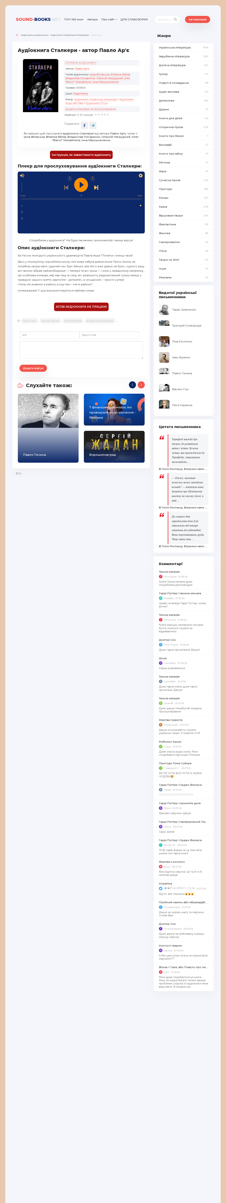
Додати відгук (33, 368)
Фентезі (183, 233)
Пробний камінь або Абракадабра (183, 902)
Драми (183, 109)
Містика (183, 162)
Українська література (183, 47)
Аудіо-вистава (183, 91)
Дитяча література (183, 65)
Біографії (183, 144)
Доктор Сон (167, 639)
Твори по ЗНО (183, 259)
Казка (183, 206)
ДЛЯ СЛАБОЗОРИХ (134, 19)
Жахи (183, 171)
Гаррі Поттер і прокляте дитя (180, 803)
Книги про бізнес (183, 136)
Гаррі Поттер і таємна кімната (180, 593)
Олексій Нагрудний (109, 78)
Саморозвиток (183, 242)
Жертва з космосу (172, 861)
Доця (163, 658)
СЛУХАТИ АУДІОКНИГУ (81, 62)
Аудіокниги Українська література (70, 35)
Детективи (183, 100)
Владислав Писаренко (80, 78)
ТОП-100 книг (74, 19)
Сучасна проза (183, 180)
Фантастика (183, 224)
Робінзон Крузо (170, 741)
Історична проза (183, 127)
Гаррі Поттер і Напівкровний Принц (183, 821)
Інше (183, 268)
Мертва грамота (170, 720)
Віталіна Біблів (120, 74)
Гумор (183, 74)
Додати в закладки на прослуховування (90, 109)
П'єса (183, 251)
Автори (92, 19)
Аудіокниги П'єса (97, 103)
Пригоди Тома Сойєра (175, 763)
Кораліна (165, 883)
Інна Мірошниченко (105, 81)
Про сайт (107, 19)
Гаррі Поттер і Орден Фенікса (180, 784)
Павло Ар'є (82, 68)
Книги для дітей (183, 118)
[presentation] (132, 384)
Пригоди (183, 189)
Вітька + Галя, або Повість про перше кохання (183, 967)
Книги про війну (183, 153)
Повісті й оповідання (183, 83)
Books (38, 19)
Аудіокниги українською (35, 35)
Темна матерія (169, 571)
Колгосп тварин (170, 945)
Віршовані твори (183, 215)
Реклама (183, 277)
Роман (183, 197)
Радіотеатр (80, 93)
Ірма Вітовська (99, 74)
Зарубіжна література (183, 56)
